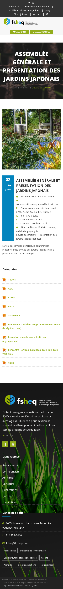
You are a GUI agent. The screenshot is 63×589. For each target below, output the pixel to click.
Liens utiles (9, 502)
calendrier (20, 31)
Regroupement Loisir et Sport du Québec (20, 585)
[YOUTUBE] (33, 2)
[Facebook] (29, 2)
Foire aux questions (26, 564)
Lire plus (8, 435)
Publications (9, 490)
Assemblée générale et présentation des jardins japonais (38, 185)
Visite (11, 362)
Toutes (12, 279)
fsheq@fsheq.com (16, 543)
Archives (8, 564)
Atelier (11, 297)
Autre (11, 306)
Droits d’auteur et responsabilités (20, 557)
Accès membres (42, 31)
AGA (10, 288)
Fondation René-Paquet (37, 6)
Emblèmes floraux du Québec (24, 10)
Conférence (14, 315)
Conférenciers (11, 471)
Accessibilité (10, 550)
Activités (24, 87)
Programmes (10, 465)
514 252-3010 (14, 535)
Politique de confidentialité (33, 550)
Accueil (37, 14)
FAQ (47, 10)
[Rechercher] (47, 14)
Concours (8, 484)
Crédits (44, 557)
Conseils (7, 496)
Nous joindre (20, 14)
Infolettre (14, 6)
